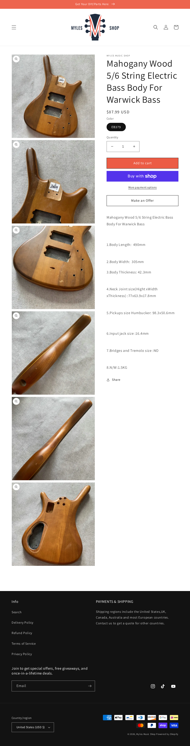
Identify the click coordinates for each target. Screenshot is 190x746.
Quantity (112, 137)
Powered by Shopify (167, 734)
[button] (14, 27)
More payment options (142, 187)
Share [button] (116, 380)
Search (17, 612)
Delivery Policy (22, 622)
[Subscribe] (90, 686)
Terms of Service (24, 643)
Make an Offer (142, 200)
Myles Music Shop (145, 734)
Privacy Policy (22, 654)
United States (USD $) (30, 727)
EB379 (116, 127)
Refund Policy (22, 633)
